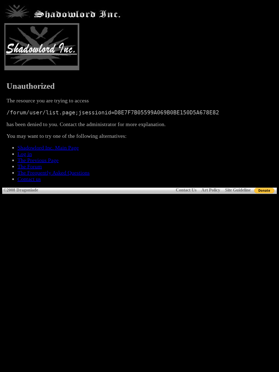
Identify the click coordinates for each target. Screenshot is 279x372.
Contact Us (186, 190)
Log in (24, 154)
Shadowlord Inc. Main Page (48, 148)
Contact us (29, 179)
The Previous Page (38, 160)
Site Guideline (238, 190)
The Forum (29, 166)
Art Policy (210, 190)
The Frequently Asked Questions (53, 173)
